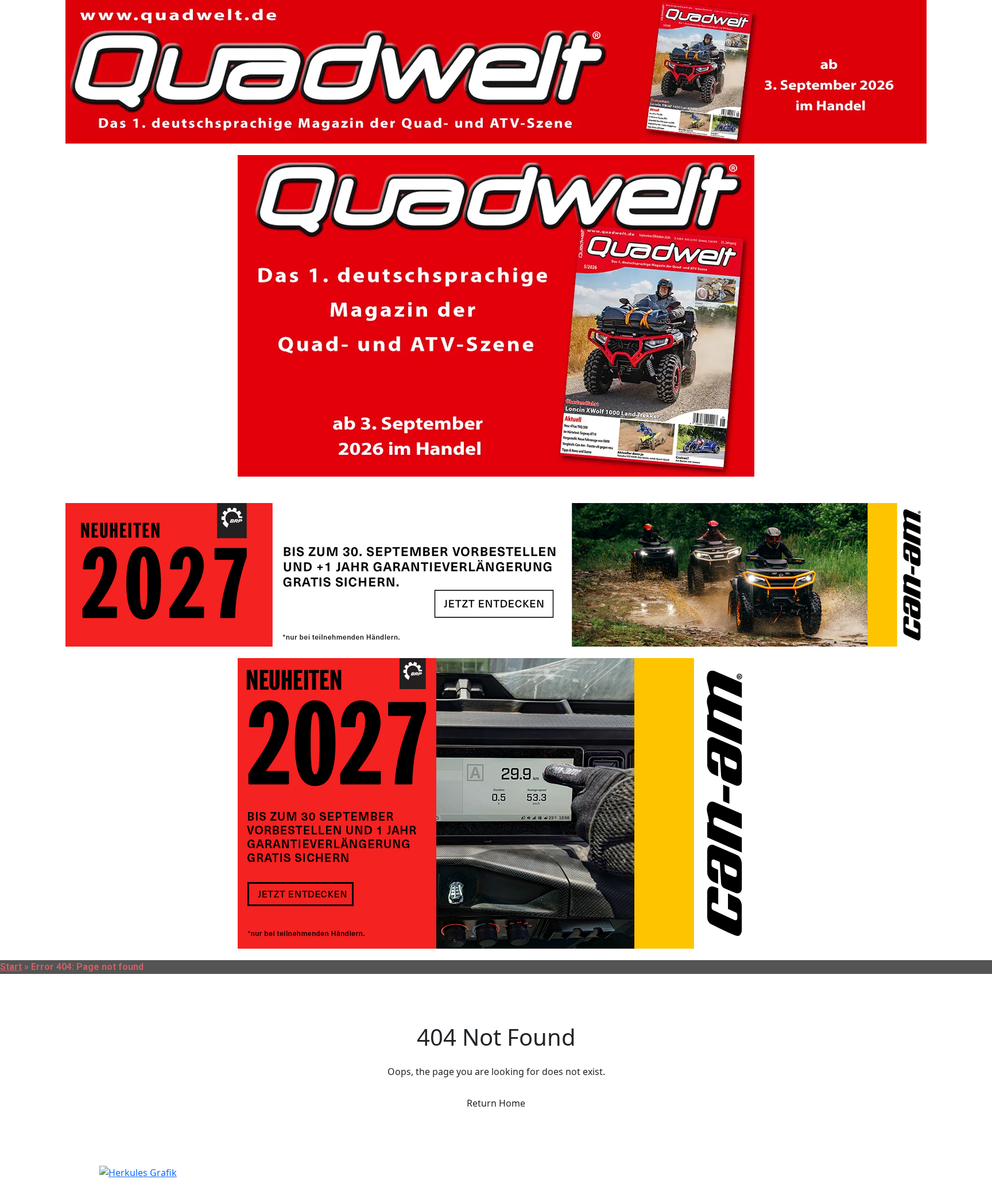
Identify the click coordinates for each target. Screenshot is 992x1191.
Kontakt (303, 489)
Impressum (224, 489)
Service (85, 489)
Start (11, 966)
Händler (28, 489)
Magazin (158, 489)
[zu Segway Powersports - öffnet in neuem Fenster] (496, 1173)
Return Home (496, 1103)
